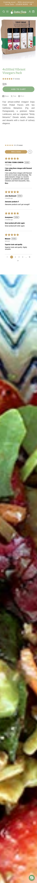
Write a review (16, 152)
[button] (7, 79)
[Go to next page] (18, 260)
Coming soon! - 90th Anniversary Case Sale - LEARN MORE (18, 3)
